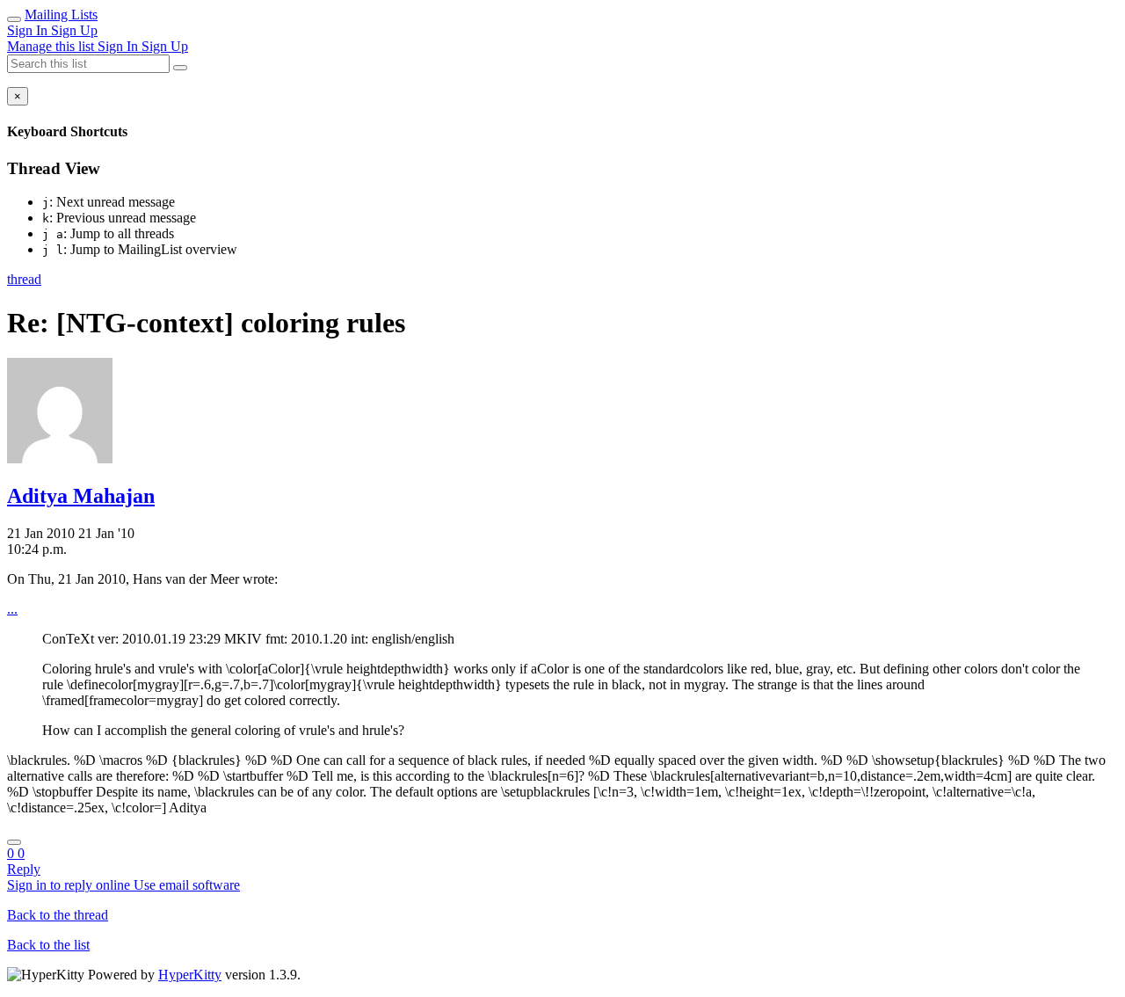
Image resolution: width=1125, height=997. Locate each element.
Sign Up (74, 30)
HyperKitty (189, 974)
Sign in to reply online (70, 884)
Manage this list (52, 46)
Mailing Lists (61, 14)
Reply (23, 869)
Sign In (29, 30)
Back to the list (48, 944)
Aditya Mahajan (81, 495)
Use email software (187, 884)
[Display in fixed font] (14, 842)
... (12, 608)
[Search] (180, 67)
